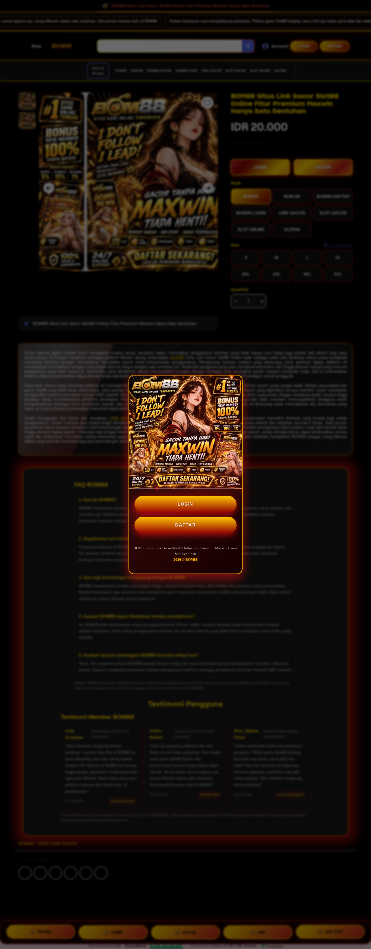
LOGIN (185, 504)
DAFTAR (185, 525)
